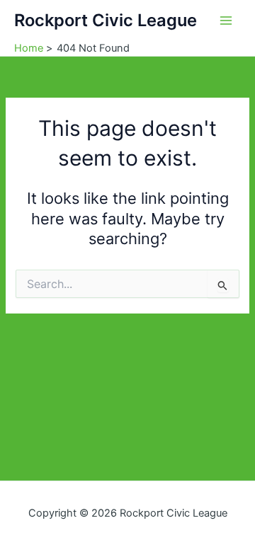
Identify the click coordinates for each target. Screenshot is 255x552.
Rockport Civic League (105, 20)
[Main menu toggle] (226, 20)
